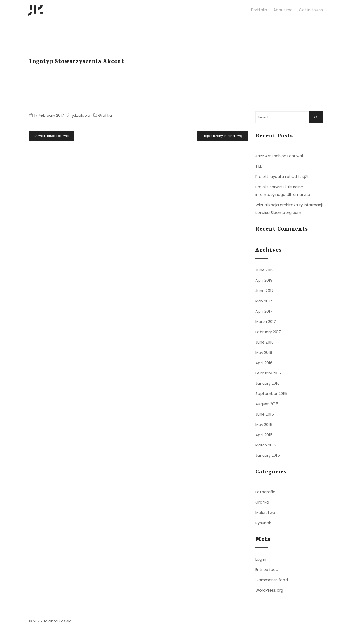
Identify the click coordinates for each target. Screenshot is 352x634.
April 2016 (263, 362)
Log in (260, 559)
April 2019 (263, 280)
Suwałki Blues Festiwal (51, 136)
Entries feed (266, 569)
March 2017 (265, 321)
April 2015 (264, 434)
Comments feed (271, 580)
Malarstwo (265, 512)
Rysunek (263, 522)
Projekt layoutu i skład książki (282, 176)
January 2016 (267, 383)
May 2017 (263, 301)
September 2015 (271, 393)
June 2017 (264, 290)
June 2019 (264, 270)
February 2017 (268, 331)
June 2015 (264, 414)
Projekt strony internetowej (222, 136)
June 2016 (264, 342)
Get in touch (311, 9)
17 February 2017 (49, 115)
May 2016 (263, 352)
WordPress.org (269, 590)
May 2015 (263, 424)
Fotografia (265, 492)
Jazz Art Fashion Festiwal (279, 155)
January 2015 (267, 455)
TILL (258, 166)
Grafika (105, 115)
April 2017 (263, 311)
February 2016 (268, 373)
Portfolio (259, 9)
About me (283, 9)
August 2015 (266, 404)
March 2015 (265, 445)
